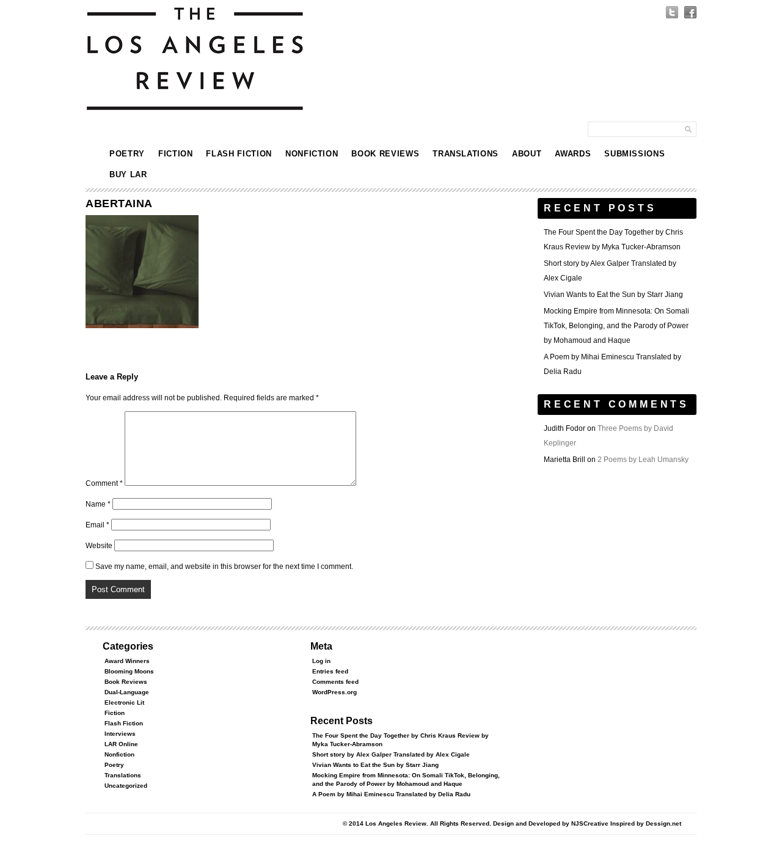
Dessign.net (663, 823)
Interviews (120, 733)
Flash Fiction (238, 153)
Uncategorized (125, 785)
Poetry (127, 153)
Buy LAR (128, 174)
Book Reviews (385, 153)
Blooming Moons (129, 671)
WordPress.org (334, 692)
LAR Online (121, 744)
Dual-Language (126, 692)
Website (99, 545)
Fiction (175, 153)
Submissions (634, 153)
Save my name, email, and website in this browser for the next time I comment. (224, 566)
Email (97, 525)
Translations (466, 153)
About (526, 153)
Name (98, 504)
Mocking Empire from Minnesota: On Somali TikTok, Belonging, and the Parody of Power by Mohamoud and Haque (616, 326)
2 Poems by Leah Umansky (643, 459)
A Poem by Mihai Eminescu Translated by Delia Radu (391, 794)
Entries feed (330, 671)
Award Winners (127, 661)
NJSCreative (589, 823)
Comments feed (335, 681)
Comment (104, 483)
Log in (321, 661)
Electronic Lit (124, 702)
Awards (573, 153)
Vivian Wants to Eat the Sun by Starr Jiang (613, 294)
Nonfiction (311, 153)
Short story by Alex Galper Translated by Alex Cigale (391, 754)
